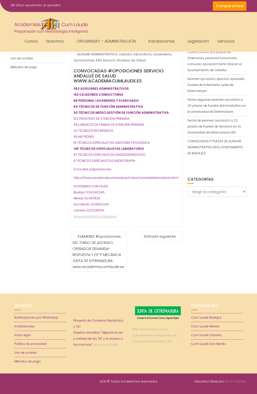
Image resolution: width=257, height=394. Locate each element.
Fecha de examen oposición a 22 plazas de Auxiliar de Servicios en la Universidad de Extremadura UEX (214, 126)
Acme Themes (235, 381)
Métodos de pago (24, 67)
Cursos (31, 41)
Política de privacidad (30, 344)
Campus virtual (229, 6)
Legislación (198, 41)
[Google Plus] (208, 6)
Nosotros (55, 41)
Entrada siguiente (160, 236)
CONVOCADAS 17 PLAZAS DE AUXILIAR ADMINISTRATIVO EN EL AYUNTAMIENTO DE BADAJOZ (215, 147)
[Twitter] (190, 6)
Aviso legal (22, 335)
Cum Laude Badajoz (206, 317)
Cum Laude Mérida (205, 326)
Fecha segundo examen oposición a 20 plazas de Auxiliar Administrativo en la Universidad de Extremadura (216, 105)
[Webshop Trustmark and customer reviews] (158, 358)
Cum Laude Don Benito (208, 344)
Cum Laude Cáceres (206, 335)
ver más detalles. (106, 344)
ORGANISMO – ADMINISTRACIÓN (106, 41)
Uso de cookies (22, 58)
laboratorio (143, 54)
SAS (99, 60)
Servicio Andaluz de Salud (124, 60)
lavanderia (162, 54)
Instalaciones (162, 41)
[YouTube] (199, 6)
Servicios (225, 41)
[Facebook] (181, 6)
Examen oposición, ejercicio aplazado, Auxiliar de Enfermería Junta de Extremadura (216, 85)
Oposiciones (84, 60)
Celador (125, 54)
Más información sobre (154, 335)
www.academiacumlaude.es (95, 216)
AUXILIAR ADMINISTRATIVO (97, 54)
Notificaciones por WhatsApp (36, 317)
